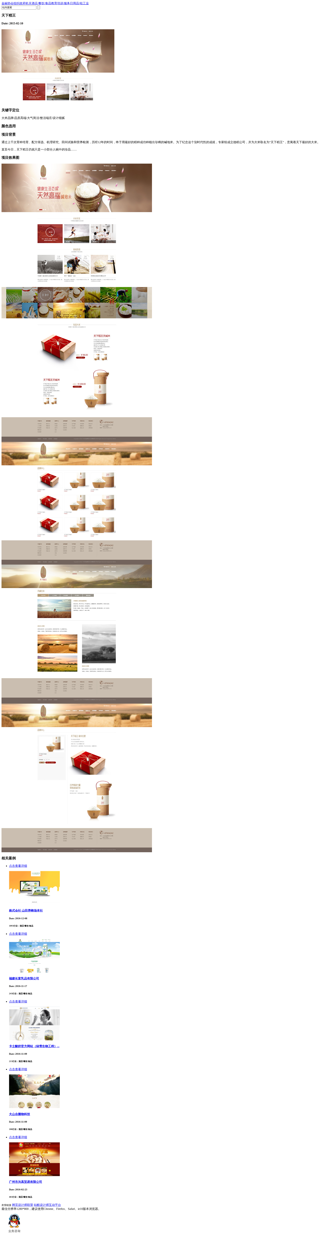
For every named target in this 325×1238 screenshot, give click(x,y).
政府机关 (26, 3)
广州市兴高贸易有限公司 (25, 1181)
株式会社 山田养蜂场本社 (26, 910)
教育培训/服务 (60, 3)
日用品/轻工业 (79, 3)
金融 (5, 3)
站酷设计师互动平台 (47, 1204)
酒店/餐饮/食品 (41, 3)
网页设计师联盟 (22, 1204)
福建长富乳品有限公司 (24, 978)
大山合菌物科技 (19, 1114)
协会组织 (14, 3)
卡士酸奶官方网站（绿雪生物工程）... (34, 1046)
